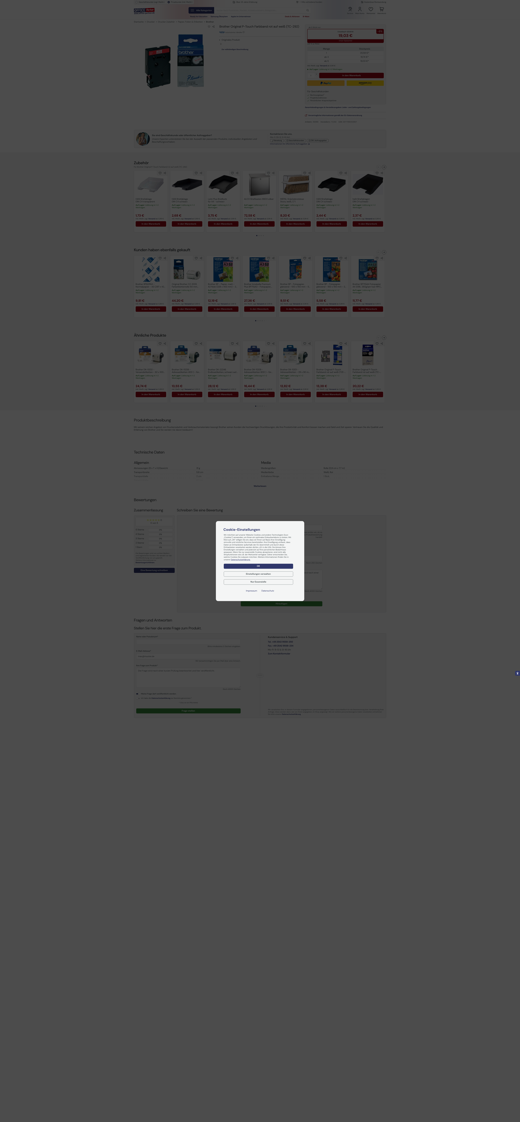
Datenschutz (267, 590)
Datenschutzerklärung (240, 559)
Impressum (251, 590)
